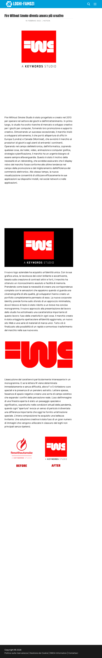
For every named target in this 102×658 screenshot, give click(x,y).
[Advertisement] (38, 90)
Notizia (46, 21)
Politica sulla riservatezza (16, 653)
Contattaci (73, 653)
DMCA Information (58, 653)
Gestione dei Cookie (39, 653)
